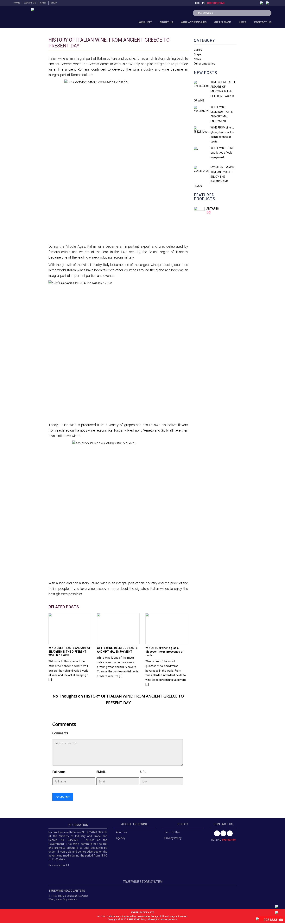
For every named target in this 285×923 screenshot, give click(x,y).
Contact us (262, 22)
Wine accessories (193, 22)
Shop (54, 2)
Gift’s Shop (222, 22)
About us (30, 2)
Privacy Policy (172, 838)
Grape (197, 54)
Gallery (198, 49)
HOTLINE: (223, 839)
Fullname (59, 772)
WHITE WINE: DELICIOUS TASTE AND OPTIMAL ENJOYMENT (117, 649)
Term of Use (172, 832)
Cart (43, 2)
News (242, 22)
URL (143, 772)
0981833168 (216, 3)
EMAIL (101, 772)
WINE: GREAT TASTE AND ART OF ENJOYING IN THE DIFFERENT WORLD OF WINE (69, 651)
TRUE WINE (133, 919)
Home (17, 2)
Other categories (204, 63)
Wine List (145, 22)
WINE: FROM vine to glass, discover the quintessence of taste (164, 651)
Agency (120, 838)
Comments (60, 733)
